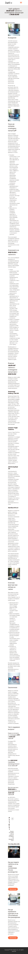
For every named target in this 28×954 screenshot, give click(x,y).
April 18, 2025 (14, 848)
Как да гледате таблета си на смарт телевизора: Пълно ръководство (13, 867)
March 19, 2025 (15, 895)
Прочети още (13, 889)
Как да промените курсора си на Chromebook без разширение (14, 913)
